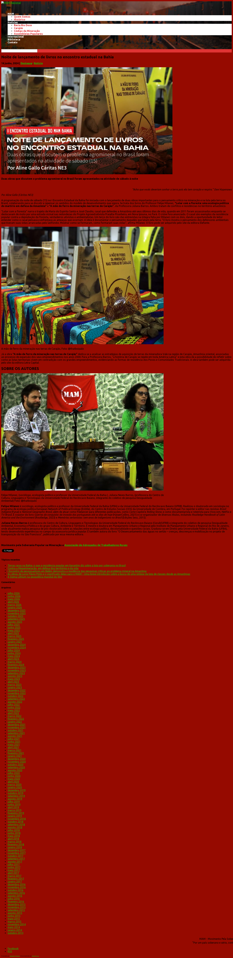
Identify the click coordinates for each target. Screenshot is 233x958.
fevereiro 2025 (16, 639)
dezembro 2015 (17, 904)
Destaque (26, 63)
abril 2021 (13, 747)
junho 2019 (14, 804)
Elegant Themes (15, 956)
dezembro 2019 (17, 790)
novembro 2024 (17, 647)
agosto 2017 (15, 861)
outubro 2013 (15, 933)
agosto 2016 (15, 895)
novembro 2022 (17, 693)
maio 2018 (14, 835)
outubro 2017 (15, 855)
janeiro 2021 (15, 756)
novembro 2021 (17, 727)
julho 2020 (14, 773)
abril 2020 (13, 781)
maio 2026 (14, 599)
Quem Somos (22, 16)
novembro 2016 (17, 887)
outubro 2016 (15, 890)
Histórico (19, 19)
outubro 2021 (15, 730)
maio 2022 (14, 710)
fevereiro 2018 (16, 844)
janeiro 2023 (15, 687)
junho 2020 (14, 776)
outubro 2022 (15, 696)
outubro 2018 (15, 821)
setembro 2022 (16, 698)
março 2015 (14, 921)
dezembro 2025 (17, 610)
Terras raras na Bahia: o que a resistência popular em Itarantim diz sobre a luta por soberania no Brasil (67, 565)
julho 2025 (14, 624)
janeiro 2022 (15, 721)
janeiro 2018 (15, 847)
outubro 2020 (15, 764)
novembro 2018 (17, 818)
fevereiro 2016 (16, 901)
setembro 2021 (16, 733)
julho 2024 (14, 650)
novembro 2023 (17, 670)
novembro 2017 (17, 853)
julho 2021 (14, 738)
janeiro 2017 (15, 881)
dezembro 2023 (17, 667)
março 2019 (14, 810)
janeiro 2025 (15, 641)
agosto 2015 (15, 913)
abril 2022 (13, 713)
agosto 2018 (15, 827)
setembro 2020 (16, 767)
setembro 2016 (16, 893)
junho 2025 (14, 627)
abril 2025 (13, 633)
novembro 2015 (17, 907)
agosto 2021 (15, 736)
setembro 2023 (16, 673)
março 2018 (14, 841)
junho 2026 (14, 596)
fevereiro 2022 (16, 718)
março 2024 (14, 661)
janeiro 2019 (15, 816)
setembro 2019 (16, 796)
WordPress (35, 956)
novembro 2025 (17, 613)
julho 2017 (14, 864)
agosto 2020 (15, 770)
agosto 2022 (15, 701)
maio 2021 (14, 744)
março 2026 (14, 604)
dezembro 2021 (17, 724)
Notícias (13, 22)
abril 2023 (13, 681)
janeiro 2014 (15, 930)
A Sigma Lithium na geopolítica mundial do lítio (35, 576)
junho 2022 (14, 707)
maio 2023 (14, 679)
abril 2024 (13, 659)
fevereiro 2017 (16, 878)
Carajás (18, 28)
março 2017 (14, 875)
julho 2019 (14, 801)
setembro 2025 (16, 619)
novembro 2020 (17, 761)
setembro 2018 (16, 824)
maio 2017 (14, 870)
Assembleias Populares (28, 33)
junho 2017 (14, 867)
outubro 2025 (15, 616)
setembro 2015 (16, 910)
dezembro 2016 (17, 884)
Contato (12, 42)
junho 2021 (14, 741)
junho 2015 (14, 915)
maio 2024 (14, 656)
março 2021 (14, 750)
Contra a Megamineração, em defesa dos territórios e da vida (43, 568)
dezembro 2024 (17, 644)
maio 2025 (14, 630)
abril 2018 (13, 838)
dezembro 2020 (17, 758)
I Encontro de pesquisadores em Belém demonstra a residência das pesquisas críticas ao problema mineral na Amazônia (77, 571)
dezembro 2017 (17, 850)
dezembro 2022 (17, 690)
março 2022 (14, 716)
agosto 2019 (15, 798)
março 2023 (14, 684)
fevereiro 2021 (16, 753)
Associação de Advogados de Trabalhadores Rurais (96, 545)
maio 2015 (14, 918)
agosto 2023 (15, 676)
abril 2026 (13, 601)
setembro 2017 (16, 858)
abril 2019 (13, 807)
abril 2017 (13, 873)
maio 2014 (14, 927)
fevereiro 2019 (16, 813)
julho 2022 (14, 704)
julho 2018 (14, 830)
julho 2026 (14, 593)
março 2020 (14, 784)
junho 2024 (14, 653)
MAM (11, 13)
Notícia (38, 63)
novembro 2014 (17, 924)
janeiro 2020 (15, 787)
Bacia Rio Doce (23, 25)
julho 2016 (14, 898)
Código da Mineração (27, 30)
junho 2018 (14, 833)
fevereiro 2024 (16, 664)
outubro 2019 (15, 793)
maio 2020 (14, 778)
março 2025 (14, 636)
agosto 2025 (15, 621)
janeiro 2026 (15, 607)
